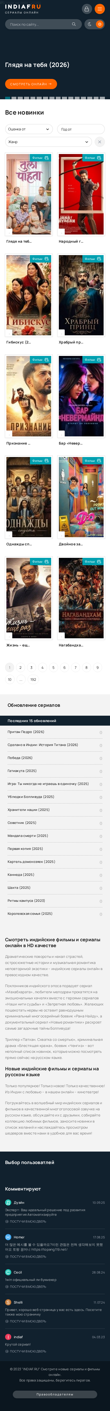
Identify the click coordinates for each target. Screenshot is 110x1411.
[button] (7, 98)
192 (33, 679)
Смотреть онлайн (28, 84)
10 (10, 679)
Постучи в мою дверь (28, 1221)
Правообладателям (55, 1394)
